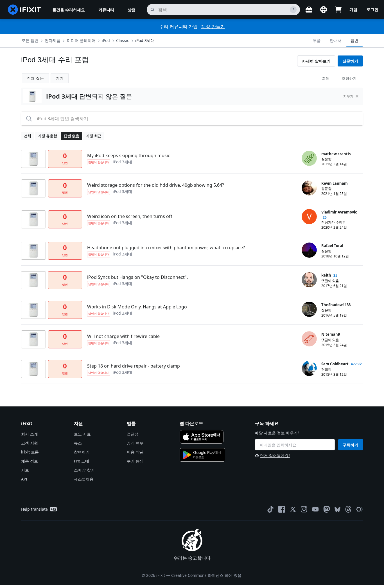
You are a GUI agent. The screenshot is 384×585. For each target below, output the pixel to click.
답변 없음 (71, 135)
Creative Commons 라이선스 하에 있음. (207, 575)
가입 (353, 9)
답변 (354, 40)
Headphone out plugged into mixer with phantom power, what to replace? (166, 247)
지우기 (348, 96)
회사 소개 (29, 434)
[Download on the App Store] (201, 437)
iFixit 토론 (30, 452)
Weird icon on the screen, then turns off (129, 216)
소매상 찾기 (84, 470)
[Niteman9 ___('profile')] (309, 338)
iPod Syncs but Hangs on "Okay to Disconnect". (137, 277)
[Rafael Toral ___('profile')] (309, 250)
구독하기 (350, 445)
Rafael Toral (332, 245)
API (24, 479)
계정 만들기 (213, 26)
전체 (27, 135)
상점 (131, 9)
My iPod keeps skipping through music (128, 155)
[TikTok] (270, 509)
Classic (122, 40)
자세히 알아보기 (316, 61)
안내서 (336, 40)
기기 (60, 78)
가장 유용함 (47, 135)
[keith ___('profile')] (309, 279)
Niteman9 (330, 334)
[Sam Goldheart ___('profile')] (309, 368)
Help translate (34, 509)
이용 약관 (135, 452)
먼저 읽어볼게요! (275, 455)
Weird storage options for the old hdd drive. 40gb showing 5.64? (155, 185)
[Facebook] (281, 509)
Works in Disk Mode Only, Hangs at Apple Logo (137, 307)
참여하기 (82, 452)
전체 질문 (35, 78)
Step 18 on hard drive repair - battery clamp (133, 366)
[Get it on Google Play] (202, 455)
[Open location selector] (323, 9)
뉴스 (78, 443)
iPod (106, 40)
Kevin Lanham (334, 183)
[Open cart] (338, 9)
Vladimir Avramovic (339, 212)
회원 (325, 78)
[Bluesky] (337, 509)
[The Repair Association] (359, 509)
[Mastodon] (326, 509)
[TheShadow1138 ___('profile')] (309, 309)
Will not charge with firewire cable (123, 336)
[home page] (24, 10)
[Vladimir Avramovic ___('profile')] (309, 216)
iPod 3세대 (145, 40)
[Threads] (348, 509)
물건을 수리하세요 (68, 9)
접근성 (133, 434)
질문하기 (350, 61)
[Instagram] (304, 509)
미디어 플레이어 (81, 40)
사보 (25, 470)
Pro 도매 (81, 461)
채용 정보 (29, 461)
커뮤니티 (106, 9)
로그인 (372, 9)
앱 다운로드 (191, 423)
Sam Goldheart (335, 363)
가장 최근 (93, 135)
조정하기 (349, 78)
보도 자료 (82, 434)
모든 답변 (30, 40)
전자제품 (52, 40)
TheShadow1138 (336, 304)
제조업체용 (84, 479)
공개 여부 (135, 443)
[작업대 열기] (309, 9)
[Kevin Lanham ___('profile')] (309, 187)
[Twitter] (293, 509)
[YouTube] (315, 509)
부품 (317, 40)
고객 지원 (29, 443)
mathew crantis (336, 153)
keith (326, 275)
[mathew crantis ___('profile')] (309, 158)
